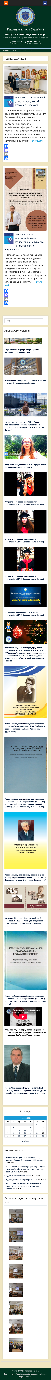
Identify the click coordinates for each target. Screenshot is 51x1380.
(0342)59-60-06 (17, 41)
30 (43, 1136)
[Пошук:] (24, 321)
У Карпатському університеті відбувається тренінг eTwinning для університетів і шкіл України (23, 1186)
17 (7, 1133)
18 (13, 1133)
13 (25, 1130)
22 (37, 1133)
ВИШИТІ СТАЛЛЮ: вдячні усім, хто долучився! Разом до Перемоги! (30, 101)
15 (37, 1130)
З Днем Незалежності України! (18, 1176)
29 (37, 1136)
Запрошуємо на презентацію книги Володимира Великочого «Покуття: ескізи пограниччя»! (24, 242)
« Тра (23, 1141)
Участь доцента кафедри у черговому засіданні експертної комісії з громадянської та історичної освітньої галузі (25, 1169)
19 (19, 1133)
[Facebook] (25, 146)
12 (19, 1130)
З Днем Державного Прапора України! (21, 1180)
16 (43, 1130)
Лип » (28, 1141)
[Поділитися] (25, 158)
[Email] (25, 154)
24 (7, 1136)
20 (25, 1133)
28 (30, 1136)
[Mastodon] (25, 150)
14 (30, 1130)
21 (30, 1133)
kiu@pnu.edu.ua (17, 44)
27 (25, 1136)
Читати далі (37, 140)
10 (7, 1130)
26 (19, 1136)
